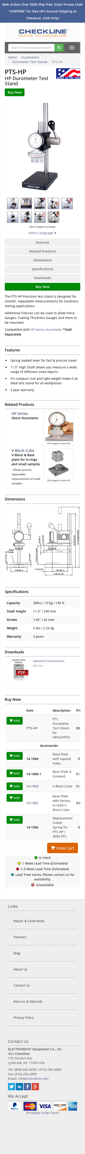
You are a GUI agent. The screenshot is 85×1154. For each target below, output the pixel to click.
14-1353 (32, 786)
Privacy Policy (24, 1017)
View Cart (64, 848)
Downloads (42, 278)
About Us (20, 969)
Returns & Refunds (28, 1001)
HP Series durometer (46, 329)
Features (42, 242)
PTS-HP (32, 728)
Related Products (42, 251)
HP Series (20, 413)
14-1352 (32, 803)
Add (16, 720)
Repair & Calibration (29, 921)
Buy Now (42, 286)
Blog (17, 953)
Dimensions (43, 260)
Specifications (42, 269)
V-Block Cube (23, 450)
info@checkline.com (33, 1078)
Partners (20, 937)
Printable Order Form (42, 1113)
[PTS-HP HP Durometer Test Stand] (42, 147)
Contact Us (22, 985)
